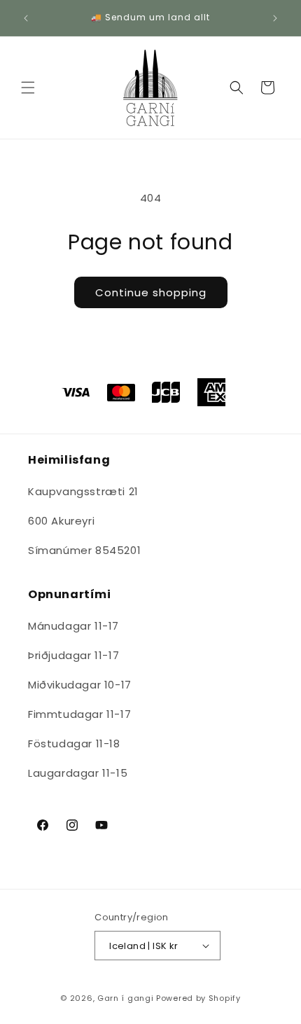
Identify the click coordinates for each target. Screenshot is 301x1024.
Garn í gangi (125, 998)
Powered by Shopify (198, 998)
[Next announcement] (275, 18)
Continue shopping (150, 292)
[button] (28, 87)
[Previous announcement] (25, 18)
